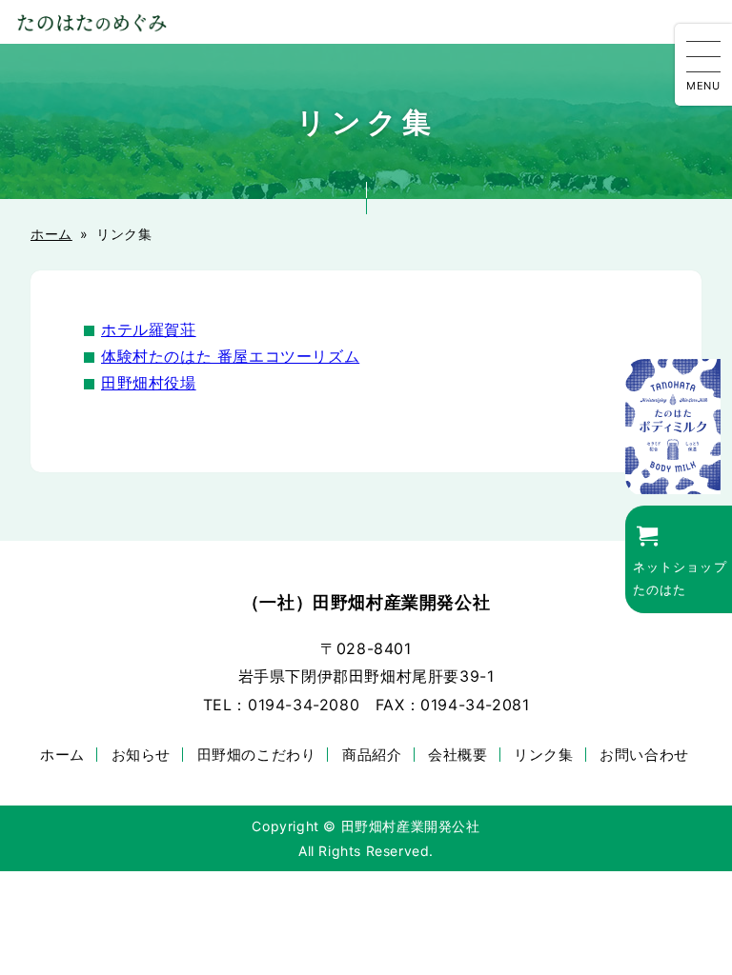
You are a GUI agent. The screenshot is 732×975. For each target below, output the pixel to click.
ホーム (51, 234)
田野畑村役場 (148, 382)
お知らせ (141, 755)
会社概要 (457, 755)
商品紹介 (371, 755)
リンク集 (543, 755)
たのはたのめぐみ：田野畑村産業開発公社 (91, 22)
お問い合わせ (644, 755)
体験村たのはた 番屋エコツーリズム (230, 356)
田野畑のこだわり (256, 755)
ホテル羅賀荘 (148, 329)
